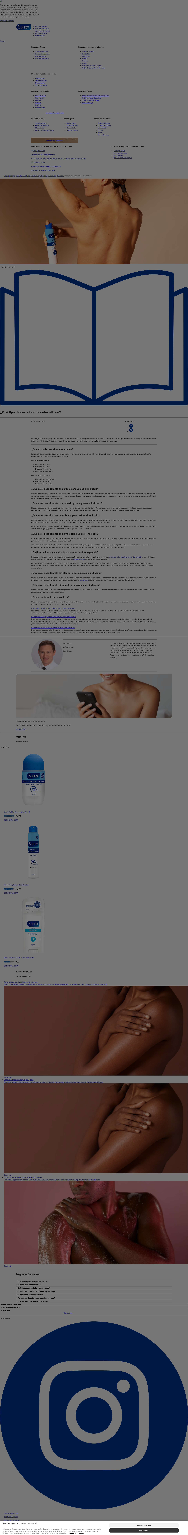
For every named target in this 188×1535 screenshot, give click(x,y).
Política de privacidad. (76, 1533)
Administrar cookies (144, 1525)
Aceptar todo (143, 1530)
